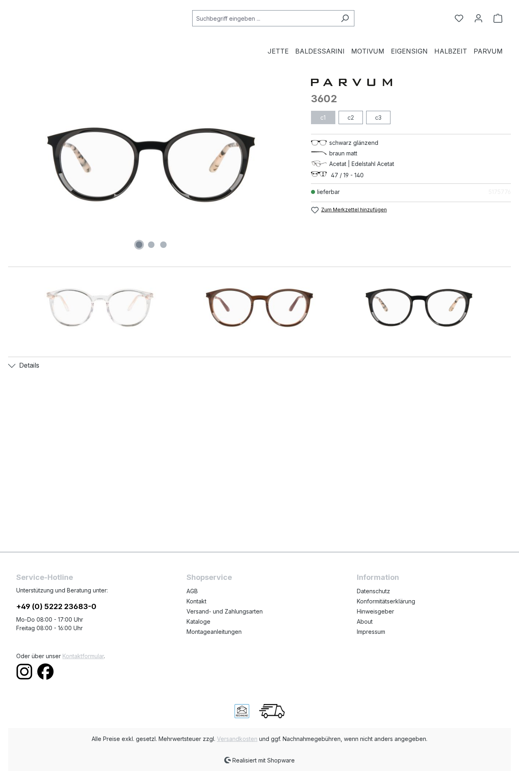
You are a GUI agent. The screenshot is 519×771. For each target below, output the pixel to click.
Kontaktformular (83, 656)
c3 (378, 117)
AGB (192, 591)
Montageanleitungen (214, 631)
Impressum (371, 631)
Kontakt (196, 601)
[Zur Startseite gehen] (56, 16)
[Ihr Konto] (478, 18)
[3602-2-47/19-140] (100, 307)
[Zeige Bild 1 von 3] (139, 244)
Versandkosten (237, 738)
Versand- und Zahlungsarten (225, 611)
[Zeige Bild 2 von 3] (151, 244)
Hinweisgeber (375, 611)
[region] (151, 165)
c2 (350, 117)
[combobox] (264, 18)
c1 (323, 117)
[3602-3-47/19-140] (259, 307)
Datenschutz (373, 591)
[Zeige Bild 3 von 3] (163, 244)
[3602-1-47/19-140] (151, 165)
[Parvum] (411, 82)
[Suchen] (344, 18)
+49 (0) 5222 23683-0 (56, 606)
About (365, 621)
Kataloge (198, 621)
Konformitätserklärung (386, 601)
